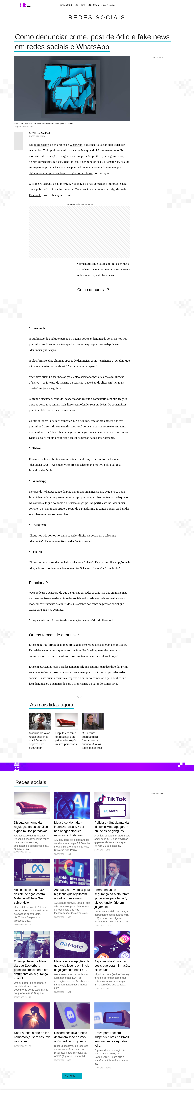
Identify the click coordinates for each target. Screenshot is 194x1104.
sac (140, 5)
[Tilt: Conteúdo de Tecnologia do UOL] (23, 5)
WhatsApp (76, 144)
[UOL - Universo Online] (29, 6)
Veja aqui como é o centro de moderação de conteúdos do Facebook (73, 620)
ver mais (70, 1076)
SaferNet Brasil (84, 650)
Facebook (86, 173)
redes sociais (41, 144)
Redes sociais (97, 17)
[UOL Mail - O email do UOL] (147, 5)
